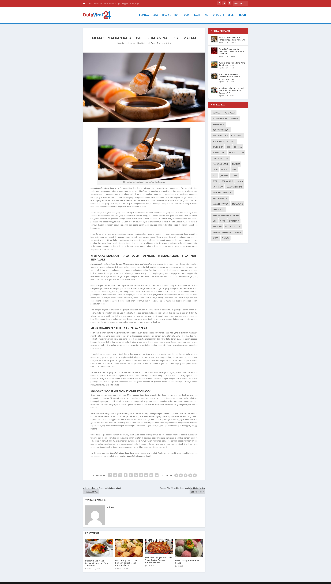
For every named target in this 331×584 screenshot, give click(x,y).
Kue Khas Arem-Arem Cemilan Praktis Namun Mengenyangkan (229, 76)
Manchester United (222, 192)
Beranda (144, 15)
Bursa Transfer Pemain (224, 141)
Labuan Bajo (227, 181)
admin (132, 43)
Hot (176, 15)
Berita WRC (236, 135)
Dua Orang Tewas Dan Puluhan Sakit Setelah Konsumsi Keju (126, 562)
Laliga (240, 181)
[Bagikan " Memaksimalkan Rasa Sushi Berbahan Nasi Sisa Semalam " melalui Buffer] (141, 475)
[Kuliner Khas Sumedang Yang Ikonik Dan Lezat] (214, 64)
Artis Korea (218, 124)
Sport (231, 15)
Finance (166, 15)
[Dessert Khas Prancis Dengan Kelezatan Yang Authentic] (99, 548)
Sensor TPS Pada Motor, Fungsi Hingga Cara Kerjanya (232, 38)
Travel (242, 15)
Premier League (232, 226)
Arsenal (235, 118)
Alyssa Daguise (220, 118)
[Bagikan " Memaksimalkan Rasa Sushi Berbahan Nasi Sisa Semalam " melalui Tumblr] (125, 475)
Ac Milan (217, 113)
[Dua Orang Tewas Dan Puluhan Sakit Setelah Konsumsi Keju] (129, 548)
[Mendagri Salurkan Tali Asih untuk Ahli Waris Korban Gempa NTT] (214, 90)
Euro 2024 (217, 158)
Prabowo (217, 226)
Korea (234, 175)
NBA (214, 221)
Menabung (237, 204)
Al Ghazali (230, 113)
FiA (227, 158)
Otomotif (218, 15)
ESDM (241, 152)
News (155, 15)
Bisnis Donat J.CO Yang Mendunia (108, 3)
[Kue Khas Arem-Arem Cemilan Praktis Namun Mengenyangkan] (214, 76)
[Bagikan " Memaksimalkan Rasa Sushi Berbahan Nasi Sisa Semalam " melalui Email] (151, 475)
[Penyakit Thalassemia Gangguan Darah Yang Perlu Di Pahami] (214, 50)
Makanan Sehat (234, 187)
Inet (207, 15)
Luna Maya (218, 187)
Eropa (232, 152)
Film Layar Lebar (220, 164)
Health (197, 15)
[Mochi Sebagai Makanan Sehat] (189, 548)
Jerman (224, 175)
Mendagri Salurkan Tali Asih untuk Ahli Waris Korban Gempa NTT (231, 90)
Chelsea (238, 147)
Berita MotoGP (220, 135)
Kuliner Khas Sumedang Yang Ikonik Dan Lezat (232, 64)
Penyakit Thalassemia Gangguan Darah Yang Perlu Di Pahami (231, 51)
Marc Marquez (220, 198)
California (218, 147)
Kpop (215, 181)
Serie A (238, 232)
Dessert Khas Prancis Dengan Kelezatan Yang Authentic (96, 563)
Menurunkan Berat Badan (226, 215)
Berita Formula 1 (221, 130)
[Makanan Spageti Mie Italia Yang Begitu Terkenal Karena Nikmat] (159, 546)
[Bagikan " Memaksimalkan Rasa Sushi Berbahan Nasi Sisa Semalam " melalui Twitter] (115, 475)
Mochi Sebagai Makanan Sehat (187, 561)
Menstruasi (218, 209)
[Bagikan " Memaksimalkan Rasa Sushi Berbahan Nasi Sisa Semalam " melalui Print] (156, 475)
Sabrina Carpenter (222, 232)
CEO (228, 147)
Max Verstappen (220, 204)
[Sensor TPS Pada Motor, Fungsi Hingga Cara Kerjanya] (214, 39)
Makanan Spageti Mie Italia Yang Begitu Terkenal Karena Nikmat (158, 560)
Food (186, 15)
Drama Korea (219, 152)
